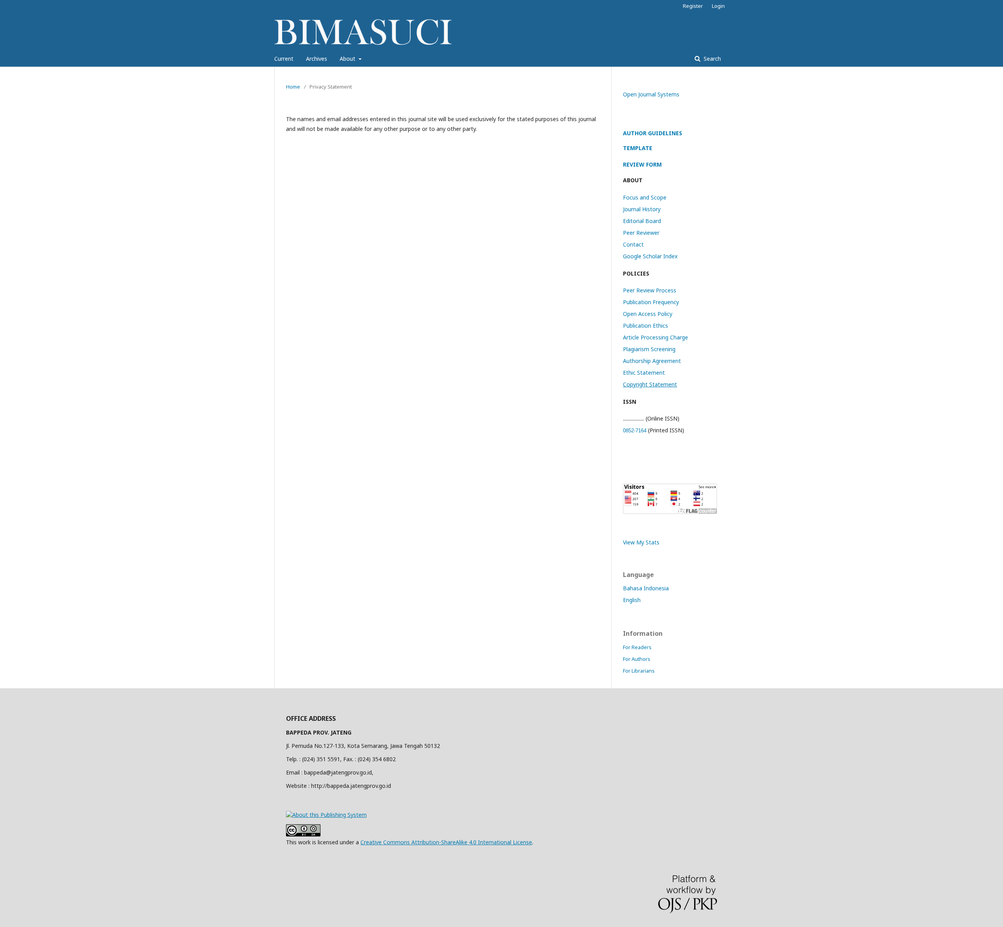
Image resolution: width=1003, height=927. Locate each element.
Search (711, 58)
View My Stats (641, 542)
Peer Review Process (649, 290)
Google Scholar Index (650, 256)
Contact (633, 244)
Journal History (642, 209)
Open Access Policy (647, 313)
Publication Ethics (645, 325)
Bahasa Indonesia (646, 588)
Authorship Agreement (652, 361)
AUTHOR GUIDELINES (652, 133)
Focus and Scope (644, 197)
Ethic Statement (644, 372)
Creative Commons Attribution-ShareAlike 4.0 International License (446, 842)
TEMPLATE (637, 148)
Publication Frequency (651, 302)
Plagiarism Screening (649, 349)
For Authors (636, 658)
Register (693, 5)
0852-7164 (634, 431)
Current (283, 58)
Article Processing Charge (655, 337)
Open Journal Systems (651, 94)
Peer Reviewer (641, 232)
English (632, 600)
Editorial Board (642, 221)
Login (718, 5)
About (348, 58)
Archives (316, 58)
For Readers (637, 647)
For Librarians (639, 670)
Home (293, 86)
